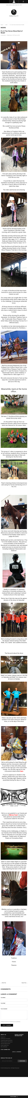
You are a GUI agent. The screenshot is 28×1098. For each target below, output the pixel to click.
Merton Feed (13, 815)
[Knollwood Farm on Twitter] (5, 1052)
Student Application (5, 1045)
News (6, 24)
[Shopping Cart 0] (23, 1)
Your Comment (4, 1008)
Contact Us (3, 1037)
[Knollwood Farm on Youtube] (9, 1052)
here (21, 771)
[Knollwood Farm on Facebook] (2, 1052)
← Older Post (3, 982)
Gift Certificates (4, 1046)
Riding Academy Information (6, 1041)
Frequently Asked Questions (6, 1040)
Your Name (3, 997)
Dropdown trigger (14, 1)
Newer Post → (24, 982)
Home (2, 24)
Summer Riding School (5, 1043)
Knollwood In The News (5, 1038)
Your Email (3, 1003)
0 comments (3, 35)
